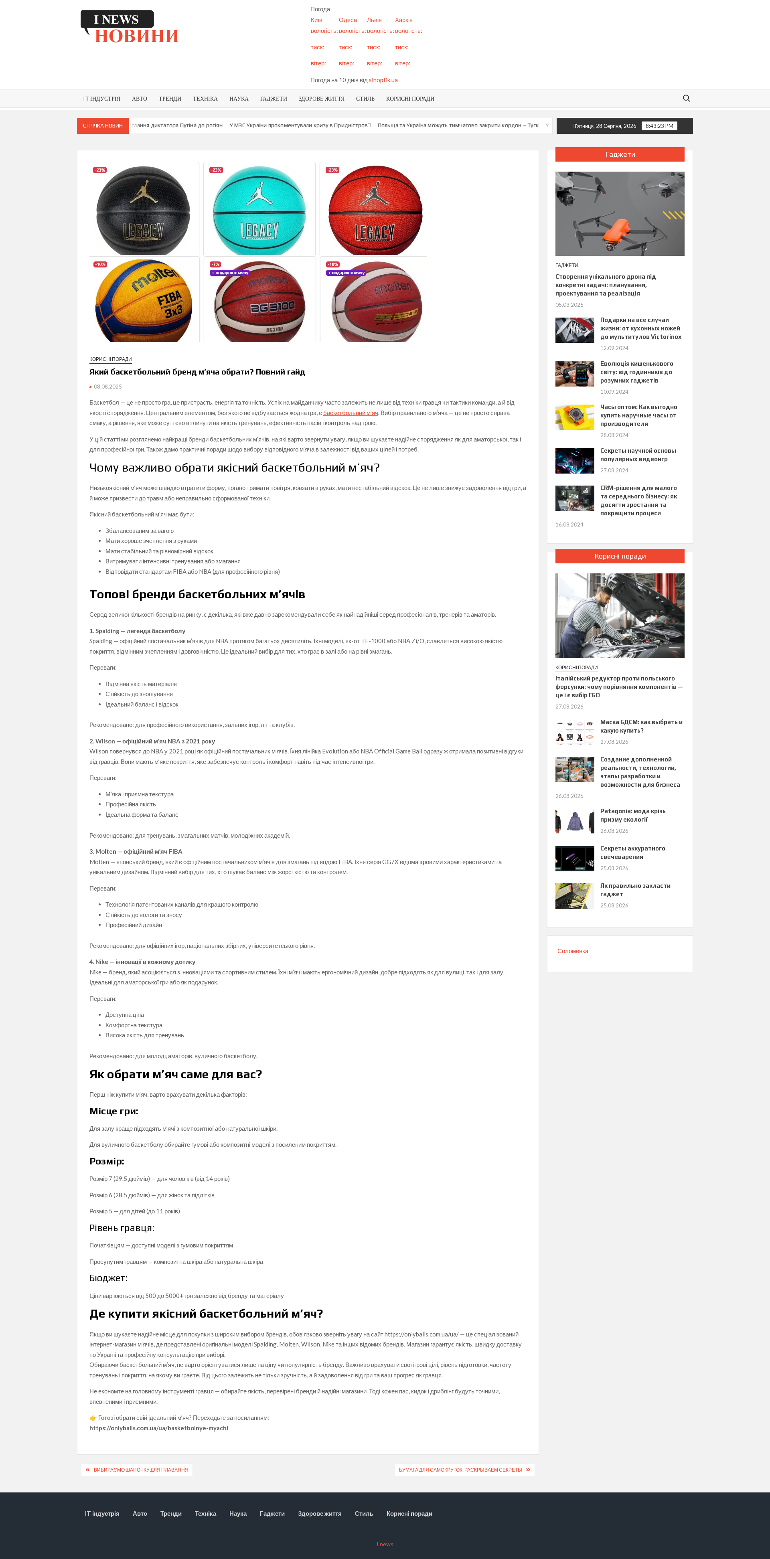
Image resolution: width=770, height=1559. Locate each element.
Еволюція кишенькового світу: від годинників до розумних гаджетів (636, 372)
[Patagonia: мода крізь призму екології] (574, 820)
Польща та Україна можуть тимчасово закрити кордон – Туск (416, 125)
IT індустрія (101, 98)
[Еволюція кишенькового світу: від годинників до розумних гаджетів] (574, 373)
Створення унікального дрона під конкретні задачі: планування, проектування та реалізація (605, 285)
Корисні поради (410, 98)
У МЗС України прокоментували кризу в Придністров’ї (258, 125)
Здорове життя (321, 98)
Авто (139, 98)
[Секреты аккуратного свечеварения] (574, 858)
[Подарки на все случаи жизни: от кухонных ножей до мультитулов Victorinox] (574, 329)
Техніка (205, 98)
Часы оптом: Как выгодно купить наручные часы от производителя (638, 415)
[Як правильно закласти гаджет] (574, 895)
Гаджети (273, 98)
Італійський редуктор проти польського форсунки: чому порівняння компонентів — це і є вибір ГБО (619, 687)
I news (385, 1544)
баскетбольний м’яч (350, 412)
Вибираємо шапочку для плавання (141, 1470)
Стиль (365, 98)
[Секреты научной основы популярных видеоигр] (574, 460)
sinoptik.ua (383, 79)
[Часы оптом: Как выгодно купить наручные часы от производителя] (574, 416)
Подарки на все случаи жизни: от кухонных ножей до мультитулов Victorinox (641, 328)
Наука (239, 98)
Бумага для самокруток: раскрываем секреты (460, 1470)
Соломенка (572, 950)
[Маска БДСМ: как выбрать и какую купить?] (574, 731)
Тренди (170, 98)
